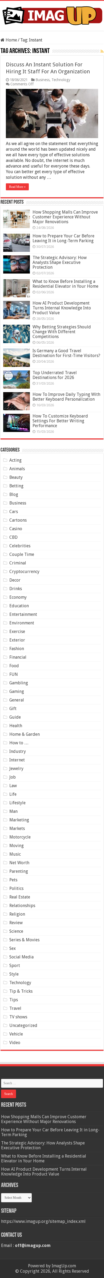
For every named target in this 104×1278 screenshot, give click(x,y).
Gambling (18, 682)
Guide (15, 717)
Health (15, 725)
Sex (12, 948)
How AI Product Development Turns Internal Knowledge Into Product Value (62, 308)
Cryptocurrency (24, 571)
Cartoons (18, 520)
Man (13, 811)
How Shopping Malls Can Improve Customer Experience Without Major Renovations (65, 217)
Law (13, 785)
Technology (60, 80)
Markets (17, 828)
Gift (13, 708)
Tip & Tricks (21, 991)
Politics (16, 888)
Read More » (17, 187)
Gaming (16, 691)
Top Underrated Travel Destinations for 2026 (55, 375)
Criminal (17, 563)
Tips (13, 999)
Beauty (16, 477)
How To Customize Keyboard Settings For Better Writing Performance (60, 421)
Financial (17, 657)
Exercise (17, 631)
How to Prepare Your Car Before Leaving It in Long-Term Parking (63, 238)
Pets (13, 879)
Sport (14, 965)
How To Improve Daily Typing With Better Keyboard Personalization (66, 397)
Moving (16, 845)
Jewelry (16, 768)
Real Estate (19, 897)
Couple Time (21, 554)
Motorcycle (20, 837)
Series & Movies (24, 939)
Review (16, 922)
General (16, 700)
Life (13, 794)
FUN (13, 674)
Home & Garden (24, 734)
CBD (13, 537)
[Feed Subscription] (102, 51)
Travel (15, 1008)
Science (16, 931)
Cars (13, 511)
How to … (19, 742)
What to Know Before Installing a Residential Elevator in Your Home (65, 284)
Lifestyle (17, 802)
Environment (21, 622)
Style (14, 974)
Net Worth (19, 862)
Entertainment (23, 614)
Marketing (19, 819)
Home (11, 40)
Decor (15, 580)
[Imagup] (52, 14)
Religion (17, 914)
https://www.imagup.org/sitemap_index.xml (43, 1221)
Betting (16, 485)
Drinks (15, 588)
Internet (17, 760)
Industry (17, 751)
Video (14, 1042)
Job (12, 777)
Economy (18, 597)
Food (14, 665)
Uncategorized (23, 1025)
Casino (15, 528)
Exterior (17, 640)
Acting (15, 460)
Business (42, 80)
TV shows (18, 1016)
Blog (13, 494)
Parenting (18, 871)
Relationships (22, 905)
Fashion (16, 648)
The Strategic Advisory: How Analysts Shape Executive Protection (60, 262)
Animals (17, 468)
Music (15, 854)
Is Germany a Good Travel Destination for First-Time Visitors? (66, 353)
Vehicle (16, 1034)
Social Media (21, 957)
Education (19, 605)
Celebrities (19, 545)
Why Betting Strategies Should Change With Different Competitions (62, 331)
